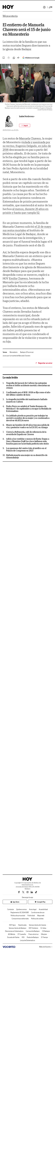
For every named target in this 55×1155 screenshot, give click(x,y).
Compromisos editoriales (20, 919)
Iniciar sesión (44, 7)
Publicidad (31, 916)
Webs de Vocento (45, 947)
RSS (23, 937)
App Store (16, 902)
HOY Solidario (33, 928)
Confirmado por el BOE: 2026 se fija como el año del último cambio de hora (28, 393)
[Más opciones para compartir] (18, 57)
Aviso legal (32, 909)
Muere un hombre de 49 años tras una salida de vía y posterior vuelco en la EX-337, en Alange (27, 426)
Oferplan (44, 934)
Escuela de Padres (13, 937)
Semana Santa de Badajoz (17, 928)
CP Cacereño (21, 934)
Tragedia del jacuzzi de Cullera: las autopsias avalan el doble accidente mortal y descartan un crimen (28, 385)
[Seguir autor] (24, 125)
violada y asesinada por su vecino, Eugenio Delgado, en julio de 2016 (27, 145)
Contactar (10, 909)
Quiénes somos (21, 909)
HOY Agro (12, 925)
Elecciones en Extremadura (14, 931)
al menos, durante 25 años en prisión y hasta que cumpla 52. (25, 211)
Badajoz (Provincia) (27, 352)
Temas (5, 352)
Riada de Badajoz (33, 937)
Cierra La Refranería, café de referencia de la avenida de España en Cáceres (26, 433)
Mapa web (40, 916)
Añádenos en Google (32, 58)
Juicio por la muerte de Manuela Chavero (16, 356)
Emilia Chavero (18, 278)
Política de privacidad (18, 916)
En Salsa (43, 928)
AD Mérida (11, 934)
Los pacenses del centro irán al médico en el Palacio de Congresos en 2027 (26, 449)
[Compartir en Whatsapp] (13, 57)
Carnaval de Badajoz (33, 931)
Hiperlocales (22, 925)
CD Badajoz (46, 931)
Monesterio (10, 16)
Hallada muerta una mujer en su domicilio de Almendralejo (26, 456)
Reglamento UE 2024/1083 (20, 912)
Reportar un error (45, 363)
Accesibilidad (43, 909)
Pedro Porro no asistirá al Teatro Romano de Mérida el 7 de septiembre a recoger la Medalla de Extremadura (28, 408)
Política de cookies (37, 919)
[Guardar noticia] (4, 58)
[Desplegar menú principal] (50, 7)
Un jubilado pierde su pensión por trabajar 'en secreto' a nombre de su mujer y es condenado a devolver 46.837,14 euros (27, 418)
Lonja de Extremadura (27, 940)
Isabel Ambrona (26, 116)
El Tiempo (44, 937)
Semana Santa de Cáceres (37, 925)
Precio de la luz (33, 934)
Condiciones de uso (37, 912)
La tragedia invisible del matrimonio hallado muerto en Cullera (26, 400)
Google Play (41, 902)
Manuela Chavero (30, 138)
